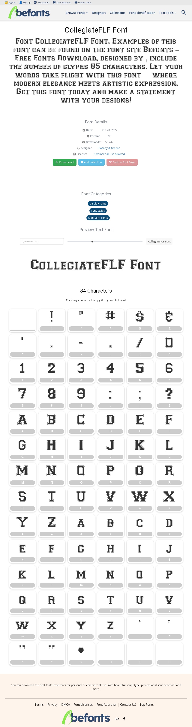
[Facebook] (124, 719)
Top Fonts (147, 704)
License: (81, 154)
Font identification (142, 13)
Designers (99, 13)
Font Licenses (83, 704)
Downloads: (93, 142)
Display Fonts (98, 203)
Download (66, 162)
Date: (89, 130)
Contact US (128, 704)
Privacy (52, 704)
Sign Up (25, 2)
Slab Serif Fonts (98, 217)
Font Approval (106, 704)
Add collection (93, 162)
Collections (117, 13)
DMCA (65, 704)
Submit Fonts (84, 2)
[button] (183, 14)
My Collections (64, 2)
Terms (39, 704)
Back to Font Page (124, 162)
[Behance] (117, 719)
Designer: (86, 148)
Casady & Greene (109, 148)
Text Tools (166, 13)
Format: (95, 136)
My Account (43, 2)
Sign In (10, 2)
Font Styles (98, 210)
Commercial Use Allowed (109, 154)
